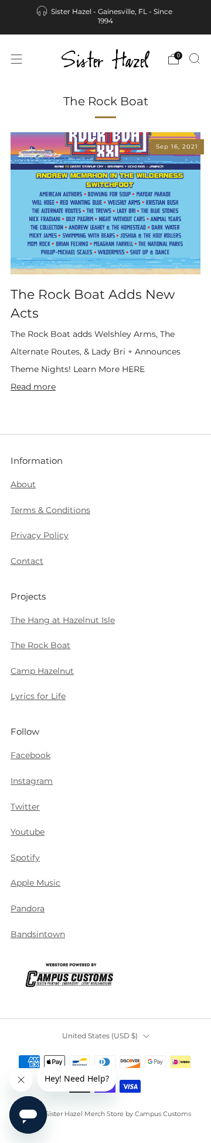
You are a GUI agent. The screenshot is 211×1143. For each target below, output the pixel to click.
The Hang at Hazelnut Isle (63, 620)
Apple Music (35, 882)
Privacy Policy (40, 535)
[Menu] (16, 59)
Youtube (28, 831)
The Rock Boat (40, 645)
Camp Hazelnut (42, 671)
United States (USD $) (100, 1035)
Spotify (25, 857)
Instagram (32, 781)
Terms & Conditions (50, 510)
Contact (27, 561)
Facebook (30, 755)
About (23, 484)
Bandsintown (38, 934)
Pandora (28, 908)
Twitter (25, 806)
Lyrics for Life (38, 696)
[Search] (194, 58)
